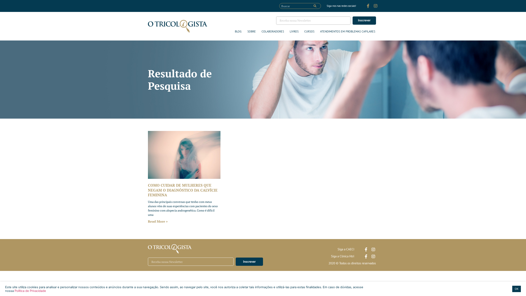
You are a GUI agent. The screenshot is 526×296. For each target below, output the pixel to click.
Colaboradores (273, 31)
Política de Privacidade (30, 291)
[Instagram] (375, 5)
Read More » (158, 221)
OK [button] (516, 288)
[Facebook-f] (368, 5)
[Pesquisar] (315, 6)
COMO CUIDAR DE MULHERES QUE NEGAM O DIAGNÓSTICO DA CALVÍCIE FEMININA (183, 190)
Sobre (251, 31)
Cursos (309, 31)
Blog (238, 31)
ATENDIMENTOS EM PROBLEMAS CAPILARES (347, 31)
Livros (294, 31)
